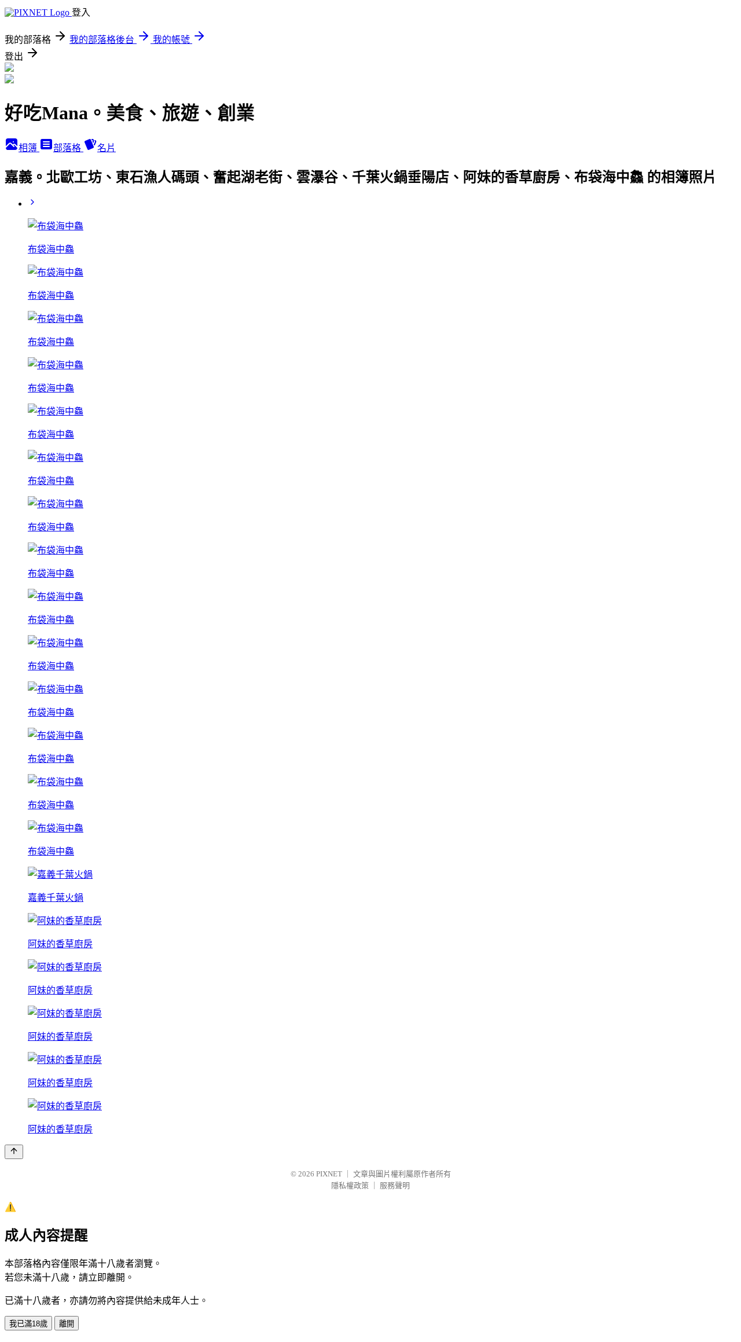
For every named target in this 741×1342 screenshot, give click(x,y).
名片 (106, 148)
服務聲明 (395, 1185)
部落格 (68, 148)
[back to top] (14, 1152)
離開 (66, 1323)
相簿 (29, 148)
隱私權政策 (350, 1185)
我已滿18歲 (28, 1323)
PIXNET (329, 1173)
